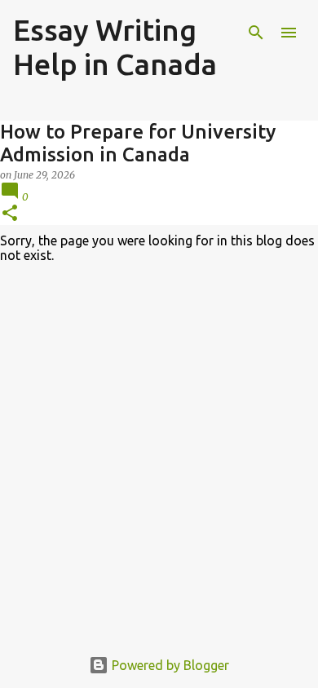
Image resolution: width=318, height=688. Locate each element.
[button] (10, 214)
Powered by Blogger (168, 665)
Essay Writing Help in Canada (115, 47)
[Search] (256, 32)
